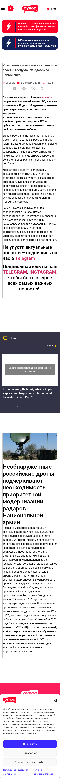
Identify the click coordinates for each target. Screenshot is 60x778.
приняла (47, 97)
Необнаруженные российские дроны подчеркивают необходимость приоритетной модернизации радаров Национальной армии (28, 494)
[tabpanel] (30, 377)
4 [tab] (32, 406)
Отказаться (30, 753)
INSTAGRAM (43, 272)
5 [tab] (37, 406)
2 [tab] (22, 406)
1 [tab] (17, 406)
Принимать (30, 744)
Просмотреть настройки (30, 762)
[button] (55, 700)
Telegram (25, 258)
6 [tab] (42, 406)
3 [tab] (27, 406)
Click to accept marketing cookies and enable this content (30, 370)
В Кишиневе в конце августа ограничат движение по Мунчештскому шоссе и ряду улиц (37, 43)
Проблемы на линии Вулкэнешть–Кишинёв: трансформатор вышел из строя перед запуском (37, 26)
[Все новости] (11, 8)
